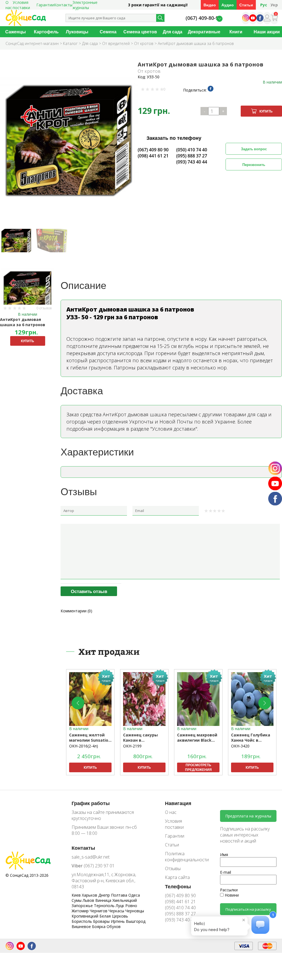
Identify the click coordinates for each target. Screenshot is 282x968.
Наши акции (267, 32)
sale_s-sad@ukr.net (91, 857)
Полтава (119, 895)
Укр (274, 4)
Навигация (178, 803)
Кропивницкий (85, 916)
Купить (266, 111)
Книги (235, 32)
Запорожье (83, 905)
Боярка (99, 926)
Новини (231, 895)
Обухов (114, 926)
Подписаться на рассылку (248, 909)
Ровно (131, 905)
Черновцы (134, 910)
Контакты (63, 4)
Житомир (81, 910)
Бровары (102, 921)
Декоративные (204, 32)
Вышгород (135, 921)
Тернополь (105, 905)
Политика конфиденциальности (183, 857)
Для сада (172, 32)
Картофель (46, 32)
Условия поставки (174, 824)
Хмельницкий (124, 900)
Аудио (227, 4)
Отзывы (173, 868)
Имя (224, 854)
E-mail (225, 872)
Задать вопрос (254, 148)
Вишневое (82, 926)
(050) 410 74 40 (191, 150)
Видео (210, 4)
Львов (89, 900)
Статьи (246, 4)
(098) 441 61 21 (153, 156)
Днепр (104, 895)
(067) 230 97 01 (93, 866)
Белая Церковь (113, 916)
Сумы (77, 900)
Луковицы (77, 32)
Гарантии (45, 4)
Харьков (90, 895)
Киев (77, 895)
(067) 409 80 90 (153, 150)
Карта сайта (177, 877)
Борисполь (82, 921)
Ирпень (118, 921)
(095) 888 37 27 (191, 156)
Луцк (120, 905)
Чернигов (99, 910)
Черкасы (117, 910)
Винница (103, 900)
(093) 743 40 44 (191, 162)
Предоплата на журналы (248, 816)
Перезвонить (253, 164)
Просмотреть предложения (198, 767)
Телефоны (178, 886)
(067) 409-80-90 (203, 18)
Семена (108, 32)
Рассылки (229, 889)
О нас (171, 812)
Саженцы (15, 32)
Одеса (134, 895)
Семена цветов (140, 32)
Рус (263, 4)
